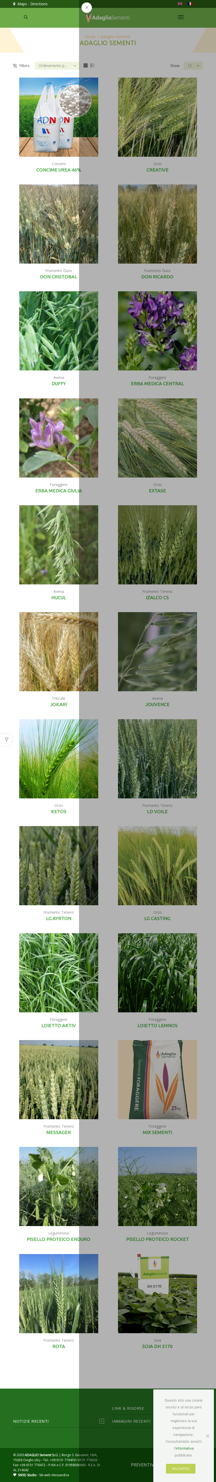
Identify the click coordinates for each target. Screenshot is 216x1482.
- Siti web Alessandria (43, 1475)
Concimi (59, 163)
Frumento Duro (58, 270)
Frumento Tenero (58, 912)
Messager (58, 1132)
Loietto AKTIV (58, 1025)
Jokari (58, 704)
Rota (58, 1346)
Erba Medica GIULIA (58, 490)
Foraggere (58, 484)
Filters (24, 65)
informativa (184, 1448)
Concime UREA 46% (58, 169)
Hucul (58, 597)
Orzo (59, 805)
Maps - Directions (31, 3)
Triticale (58, 698)
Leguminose (58, 1233)
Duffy (59, 383)
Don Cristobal (58, 276)
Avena (58, 377)
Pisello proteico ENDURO (58, 1239)
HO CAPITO (180, 1469)
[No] (207, 1435)
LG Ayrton (58, 918)
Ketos (58, 811)
